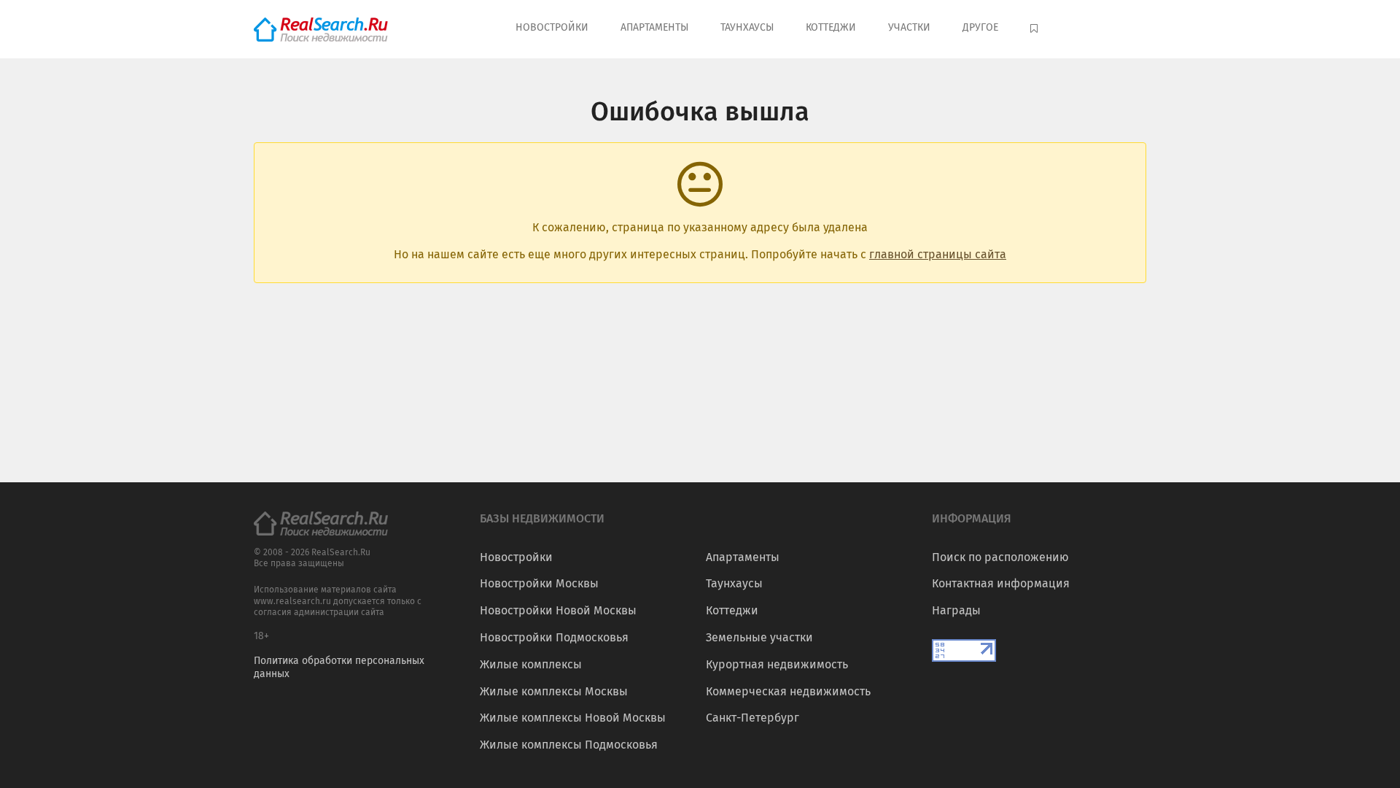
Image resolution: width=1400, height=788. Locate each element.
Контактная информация (1001, 583)
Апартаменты (654, 27)
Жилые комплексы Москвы (554, 691)
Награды (956, 610)
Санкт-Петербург (752, 718)
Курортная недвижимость (777, 664)
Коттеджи (831, 27)
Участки (909, 27)
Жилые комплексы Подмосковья (569, 745)
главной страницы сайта (937, 254)
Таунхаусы (747, 27)
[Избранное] (1036, 29)
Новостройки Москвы (539, 583)
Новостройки (552, 27)
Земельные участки (759, 637)
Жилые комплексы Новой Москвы (573, 718)
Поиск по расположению (1000, 557)
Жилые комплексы (531, 664)
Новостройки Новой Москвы (558, 610)
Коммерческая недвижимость (788, 691)
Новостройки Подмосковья (554, 637)
